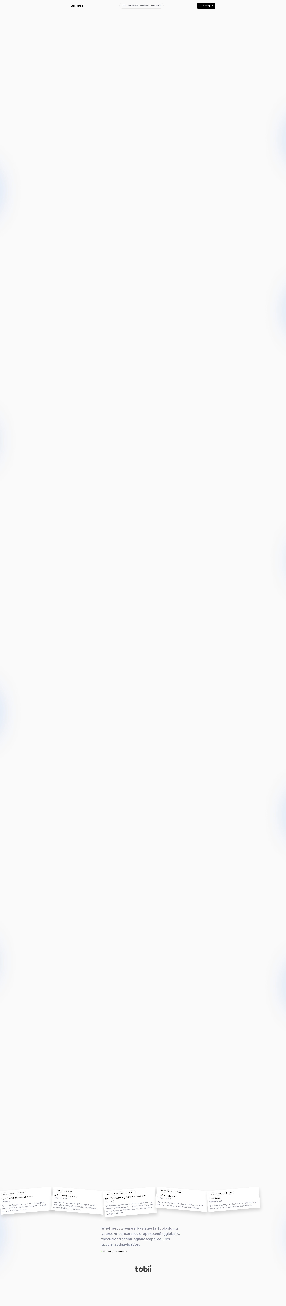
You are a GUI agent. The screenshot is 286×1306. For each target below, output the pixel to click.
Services (143, 5)
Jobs (124, 5)
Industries (132, 5)
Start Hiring (205, 6)
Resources (155, 5)
